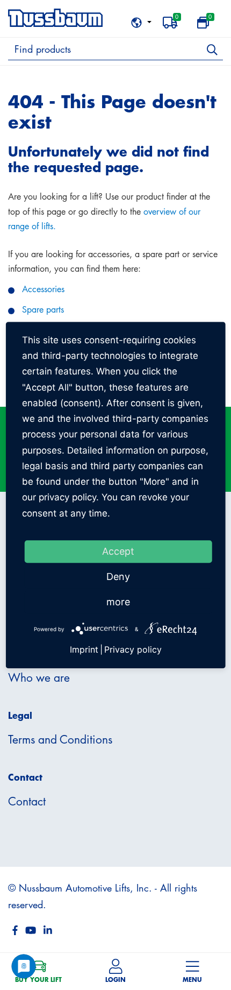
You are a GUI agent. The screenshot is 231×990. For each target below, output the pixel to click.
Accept (118, 551)
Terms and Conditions (60, 739)
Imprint (84, 649)
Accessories (43, 289)
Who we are (39, 677)
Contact (27, 801)
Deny (118, 576)
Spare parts (43, 309)
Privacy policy (133, 649)
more (118, 601)
